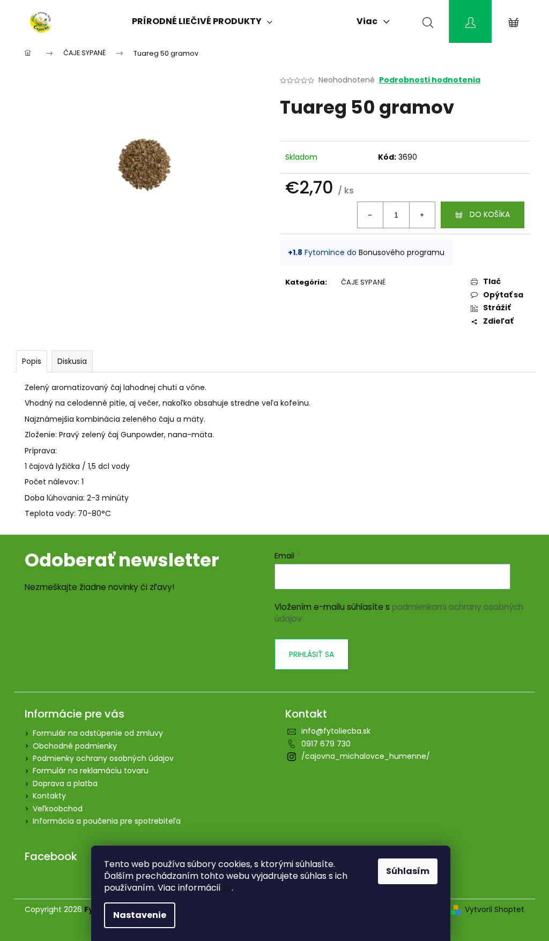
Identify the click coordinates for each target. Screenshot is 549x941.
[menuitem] (202, 21)
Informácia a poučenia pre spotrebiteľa (107, 821)
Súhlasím (407, 871)
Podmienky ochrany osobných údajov (103, 758)
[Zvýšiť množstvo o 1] (422, 215)
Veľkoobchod (58, 808)
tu (227, 888)
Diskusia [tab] (72, 361)
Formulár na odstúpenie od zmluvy (98, 733)
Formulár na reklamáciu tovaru (91, 770)
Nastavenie (139, 915)
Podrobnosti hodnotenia (429, 80)
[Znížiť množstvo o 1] (370, 215)
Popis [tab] (31, 361)
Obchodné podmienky (75, 746)
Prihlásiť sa (311, 654)
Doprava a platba (65, 783)
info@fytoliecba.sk (335, 731)
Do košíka (490, 214)
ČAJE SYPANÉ (363, 282)
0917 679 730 (326, 743)
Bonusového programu (401, 252)
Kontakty (49, 795)
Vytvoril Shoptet (494, 910)
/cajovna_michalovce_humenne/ (365, 756)
